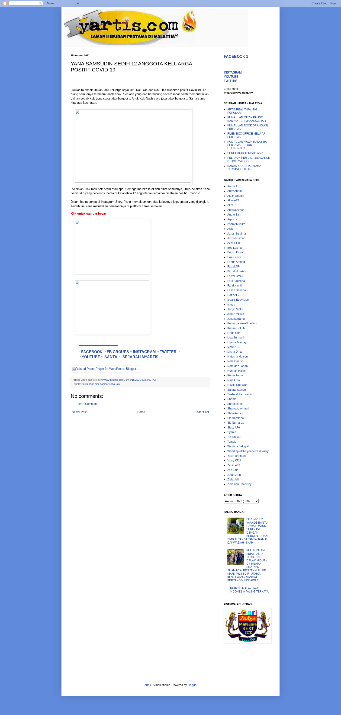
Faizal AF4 (234, 266)
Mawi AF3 (233, 347)
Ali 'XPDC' (233, 205)
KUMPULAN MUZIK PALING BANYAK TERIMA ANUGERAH (246, 119)
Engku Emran (235, 252)
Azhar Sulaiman (237, 233)
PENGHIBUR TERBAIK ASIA (245, 153)
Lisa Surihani (235, 337)
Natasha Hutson (237, 356)
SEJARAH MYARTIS (140, 357)
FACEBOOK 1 (236, 56)
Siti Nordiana (235, 418)
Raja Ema (233, 380)
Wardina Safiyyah (238, 446)
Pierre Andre (235, 375)
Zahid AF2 (233, 465)
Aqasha (232, 219)
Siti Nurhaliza (235, 422)
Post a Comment (87, 404)
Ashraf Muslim (236, 224)
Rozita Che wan (237, 384)
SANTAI (111, 357)
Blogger (192, 685)
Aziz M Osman (236, 238)
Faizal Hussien (236, 271)
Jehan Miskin (235, 314)
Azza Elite (233, 243)
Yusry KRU (234, 460)
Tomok (231, 441)
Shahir (231, 399)
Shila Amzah (235, 413)
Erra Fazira (234, 257)
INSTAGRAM (144, 352)
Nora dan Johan (237, 366)
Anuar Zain (234, 214)
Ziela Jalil (233, 479)
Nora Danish (235, 361)
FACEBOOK (92, 352)
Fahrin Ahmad (236, 262)
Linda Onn (234, 333)
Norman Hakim (236, 370)
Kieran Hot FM (236, 328)
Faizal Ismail (235, 276)
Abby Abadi (234, 191)
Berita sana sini (90, 384)
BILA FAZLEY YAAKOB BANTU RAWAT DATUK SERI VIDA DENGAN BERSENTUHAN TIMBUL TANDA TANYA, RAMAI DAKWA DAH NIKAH (247, 531)
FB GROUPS (118, 352)
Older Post (202, 412)
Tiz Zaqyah (234, 436)
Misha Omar (235, 351)
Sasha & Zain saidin (240, 394)
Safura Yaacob (236, 389)
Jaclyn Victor (235, 309)
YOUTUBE (91, 357)
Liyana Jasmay (236, 342)
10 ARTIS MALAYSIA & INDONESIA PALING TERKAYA (249, 590)
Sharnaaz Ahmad (238, 408)
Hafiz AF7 (233, 295)
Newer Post (79, 412)
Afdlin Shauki (235, 195)
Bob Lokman (235, 247)
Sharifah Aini (235, 404)
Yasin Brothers (236, 455)
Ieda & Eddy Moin (238, 299)
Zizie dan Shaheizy (239, 484)
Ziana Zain (234, 475)
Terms (147, 685)
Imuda (231, 304)
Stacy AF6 (233, 427)
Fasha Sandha (236, 290)
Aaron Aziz (234, 186)
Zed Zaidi (233, 470)
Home (141, 412)
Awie (230, 228)
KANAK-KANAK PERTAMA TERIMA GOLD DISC (244, 167)
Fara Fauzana (236, 281)
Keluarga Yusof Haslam (242, 323)
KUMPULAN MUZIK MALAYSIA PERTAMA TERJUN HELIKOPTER (247, 145)
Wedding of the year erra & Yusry (248, 451)
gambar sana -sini (110, 384)
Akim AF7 (233, 200)
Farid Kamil (234, 285)
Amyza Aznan (235, 210)
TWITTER (168, 352)
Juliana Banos (236, 318)
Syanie (231, 432)
